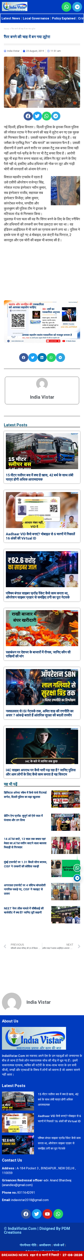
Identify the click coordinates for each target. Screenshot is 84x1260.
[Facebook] (26, 1214)
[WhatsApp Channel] (77, 868)
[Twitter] (37, 1214)
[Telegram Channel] (77, 878)
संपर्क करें (59, 1245)
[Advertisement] (42, 269)
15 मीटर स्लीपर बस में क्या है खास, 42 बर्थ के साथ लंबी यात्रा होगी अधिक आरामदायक (39, 477)
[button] (28, 116)
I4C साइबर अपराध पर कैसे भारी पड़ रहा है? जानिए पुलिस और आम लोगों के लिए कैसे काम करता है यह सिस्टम (41, 772)
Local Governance (36, 18)
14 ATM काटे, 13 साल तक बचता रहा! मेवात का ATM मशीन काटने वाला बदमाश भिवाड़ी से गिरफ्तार (25, 843)
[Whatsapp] (58, 1214)
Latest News (11, 18)
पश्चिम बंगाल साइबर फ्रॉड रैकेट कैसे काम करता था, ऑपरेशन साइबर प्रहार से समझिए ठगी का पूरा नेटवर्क (38, 595)
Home (6, 29)
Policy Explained (63, 18)
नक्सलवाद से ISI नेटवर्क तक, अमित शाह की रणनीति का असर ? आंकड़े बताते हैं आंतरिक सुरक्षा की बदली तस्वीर (39, 713)
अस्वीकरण (45, 1245)
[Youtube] (47, 1214)
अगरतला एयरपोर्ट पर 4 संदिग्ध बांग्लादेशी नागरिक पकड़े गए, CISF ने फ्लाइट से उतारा (25, 889)
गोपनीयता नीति (28, 1245)
